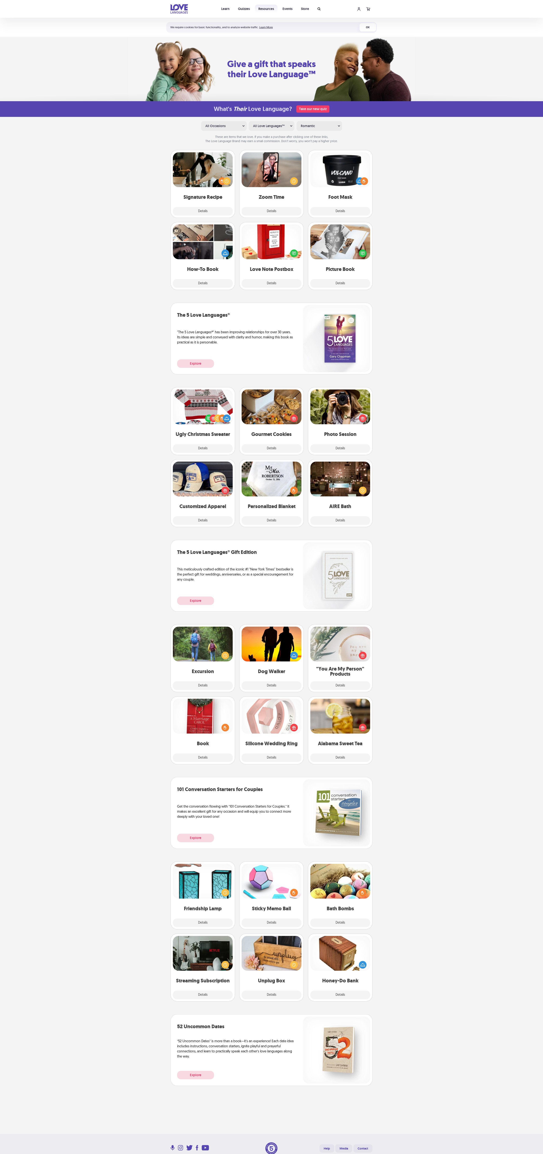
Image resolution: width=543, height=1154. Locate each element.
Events (287, 9)
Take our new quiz (313, 109)
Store (305, 9)
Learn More (266, 27)
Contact (363, 1148)
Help (327, 1148)
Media (344, 1148)
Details (203, 211)
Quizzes (244, 9)
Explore (195, 363)
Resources (266, 9)
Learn (225, 9)
